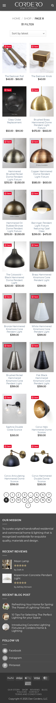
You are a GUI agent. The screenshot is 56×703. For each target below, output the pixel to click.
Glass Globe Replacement (14, 121)
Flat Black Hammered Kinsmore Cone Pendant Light (41, 379)
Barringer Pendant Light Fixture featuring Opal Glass (41, 227)
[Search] (52, 5)
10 (18, 500)
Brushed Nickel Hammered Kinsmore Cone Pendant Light (14, 379)
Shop (27, 18)
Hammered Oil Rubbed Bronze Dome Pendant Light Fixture (14, 227)
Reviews (35, 690)
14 (36, 500)
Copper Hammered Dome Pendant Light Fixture (41, 174)
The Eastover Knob (41, 76)
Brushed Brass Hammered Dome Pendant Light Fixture (42, 123)
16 (49, 500)
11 (24, 500)
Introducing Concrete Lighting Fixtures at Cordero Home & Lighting (31, 628)
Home (16, 18)
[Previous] (6, 495)
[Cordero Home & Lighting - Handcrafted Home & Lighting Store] (28, 5)
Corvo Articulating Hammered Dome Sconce (14, 479)
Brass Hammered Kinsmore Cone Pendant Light (41, 277)
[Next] (28, 505)
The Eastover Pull (14, 76)
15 (43, 500)
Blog (44, 690)
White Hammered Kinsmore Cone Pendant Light (41, 329)
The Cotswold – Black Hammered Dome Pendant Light (14, 278)
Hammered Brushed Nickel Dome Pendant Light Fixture (14, 175)
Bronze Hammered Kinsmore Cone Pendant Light (14, 329)
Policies (22, 692)
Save (9, 46)
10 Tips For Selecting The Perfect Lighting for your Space (32, 616)
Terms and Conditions (28, 694)
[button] (4, 5)
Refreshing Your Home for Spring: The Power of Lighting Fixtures (32, 606)
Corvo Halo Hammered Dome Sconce (42, 430)
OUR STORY (14, 690)
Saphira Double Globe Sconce (14, 428)
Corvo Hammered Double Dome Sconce (41, 479)
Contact (34, 692)
